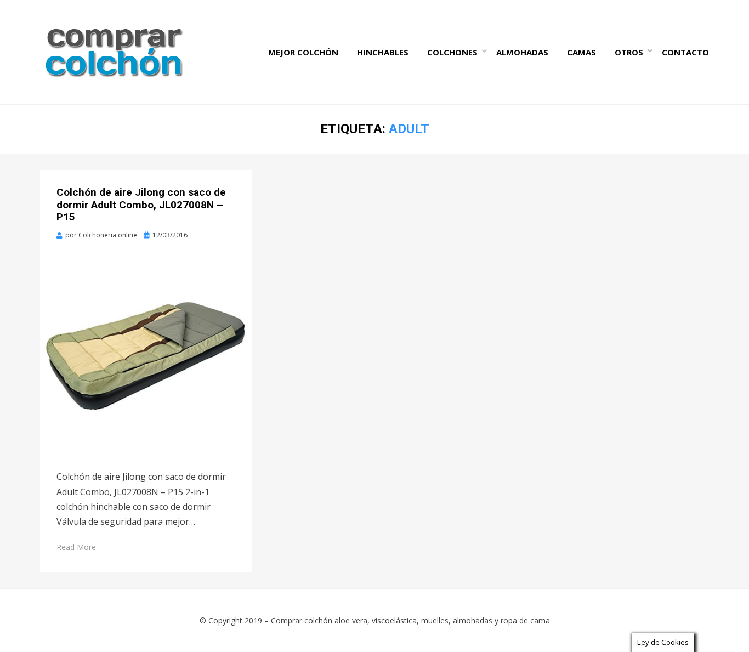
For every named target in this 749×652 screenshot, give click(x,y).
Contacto (685, 52)
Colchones (452, 52)
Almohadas (522, 52)
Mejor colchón (303, 52)
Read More (76, 547)
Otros (629, 52)
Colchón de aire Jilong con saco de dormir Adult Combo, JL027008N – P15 (141, 205)
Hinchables (382, 52)
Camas (581, 52)
